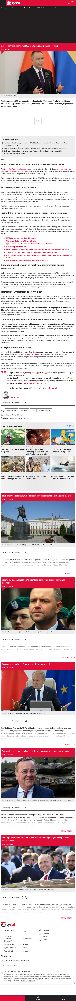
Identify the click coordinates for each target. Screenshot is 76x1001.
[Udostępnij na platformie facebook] (22, 402)
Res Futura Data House (17, 169)
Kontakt (25, 948)
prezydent (24, 410)
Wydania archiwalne (10, 948)
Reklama (25, 951)
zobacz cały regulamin (28, 981)
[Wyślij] (73, 965)
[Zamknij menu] (3, 3)
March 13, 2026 (51, 388)
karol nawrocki (11, 410)
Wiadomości (15, 8)
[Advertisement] (38, 26)
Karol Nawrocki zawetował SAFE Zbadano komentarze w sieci (39, 8)
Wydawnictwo (27, 939)
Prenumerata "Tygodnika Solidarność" (8, 938)
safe (33, 410)
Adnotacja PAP (8, 951)
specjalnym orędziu (33, 354)
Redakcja (25, 944)
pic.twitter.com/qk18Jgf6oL (35, 383)
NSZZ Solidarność (71, 3)
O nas (24, 932)
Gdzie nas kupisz (9, 944)
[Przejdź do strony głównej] (13, 3)
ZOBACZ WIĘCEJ (44, 410)
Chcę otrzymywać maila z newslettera (17, 971)
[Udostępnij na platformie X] (26, 402)
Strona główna (5, 8)
